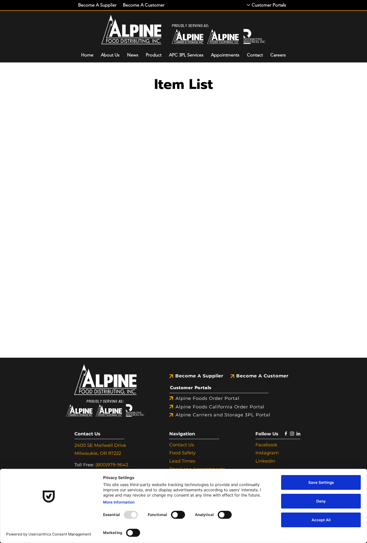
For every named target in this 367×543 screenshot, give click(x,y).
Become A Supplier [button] (199, 376)
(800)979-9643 (111, 465)
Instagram (267, 453)
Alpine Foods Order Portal (207, 398)
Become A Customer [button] (262, 376)
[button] (97, 5)
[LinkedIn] (298, 433)
